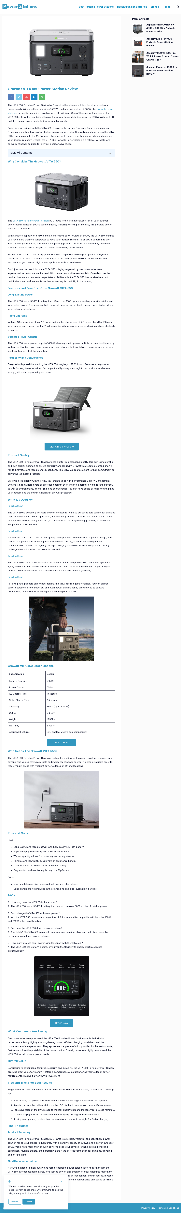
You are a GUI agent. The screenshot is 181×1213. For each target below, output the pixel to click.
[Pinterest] (27, 98)
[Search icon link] (177, 6)
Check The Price (61, 742)
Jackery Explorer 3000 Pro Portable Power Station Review (161, 70)
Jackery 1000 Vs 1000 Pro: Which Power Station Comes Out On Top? (162, 56)
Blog (168, 6)
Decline (14, 1202)
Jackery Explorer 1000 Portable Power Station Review (159, 42)
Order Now (61, 1023)
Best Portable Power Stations (96, 6)
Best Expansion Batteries (132, 6)
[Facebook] (12, 98)
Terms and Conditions (168, 1208)
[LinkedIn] (35, 98)
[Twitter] (19, 98)
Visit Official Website (61, 446)
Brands (155, 6)
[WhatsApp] (43, 98)
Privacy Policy (148, 1208)
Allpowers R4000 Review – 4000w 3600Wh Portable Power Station (161, 28)
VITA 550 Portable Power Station (31, 220)
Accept (28, 1202)
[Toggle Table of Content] (109, 152)
